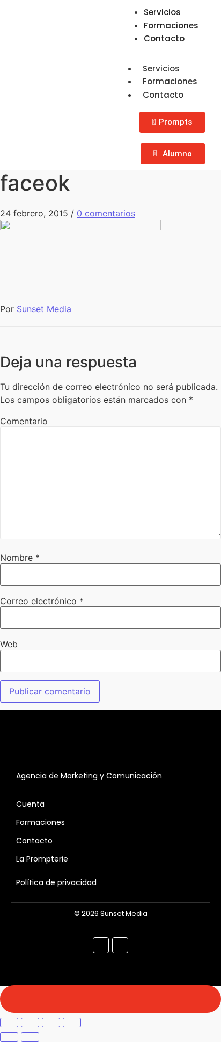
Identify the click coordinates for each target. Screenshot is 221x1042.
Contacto (164, 38)
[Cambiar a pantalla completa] (30, 1022)
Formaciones (170, 81)
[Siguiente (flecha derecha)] (30, 1037)
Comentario (24, 421)
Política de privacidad (56, 882)
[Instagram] (120, 945)
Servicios (161, 68)
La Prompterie (42, 858)
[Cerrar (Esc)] (72, 1022)
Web (9, 644)
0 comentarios (106, 213)
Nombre (20, 557)
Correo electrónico (42, 601)
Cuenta (30, 804)
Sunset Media (44, 308)
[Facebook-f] (101, 945)
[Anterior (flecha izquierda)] (9, 1037)
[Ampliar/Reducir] (9, 1022)
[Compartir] (51, 1022)
